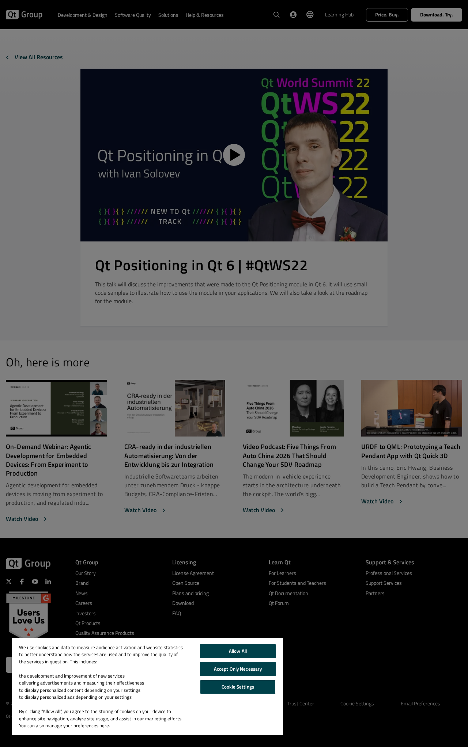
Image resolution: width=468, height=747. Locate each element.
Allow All (238, 651)
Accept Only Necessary (238, 668)
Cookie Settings (238, 686)
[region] (147, 686)
